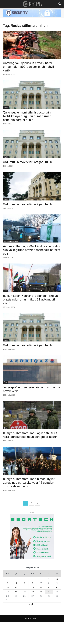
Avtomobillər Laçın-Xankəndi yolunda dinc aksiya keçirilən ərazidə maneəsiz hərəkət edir (32, 249)
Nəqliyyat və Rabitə (11, 241)
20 (32, 591)
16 (57, 587)
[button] (5, 4)
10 (7, 587)
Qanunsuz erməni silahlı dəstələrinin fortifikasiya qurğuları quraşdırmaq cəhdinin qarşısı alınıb (28, 116)
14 (41, 587)
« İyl (31, 604)
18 (16, 591)
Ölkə (5, 291)
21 (41, 591)
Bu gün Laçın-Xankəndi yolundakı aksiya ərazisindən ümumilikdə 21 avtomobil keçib (30, 299)
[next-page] (37, 503)
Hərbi (6, 58)
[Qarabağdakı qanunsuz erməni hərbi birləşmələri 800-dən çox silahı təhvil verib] (32, 45)
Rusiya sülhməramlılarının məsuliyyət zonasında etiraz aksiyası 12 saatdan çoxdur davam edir (29, 482)
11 (16, 587)
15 (49, 587)
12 (24, 587)
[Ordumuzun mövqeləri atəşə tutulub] (32, 144)
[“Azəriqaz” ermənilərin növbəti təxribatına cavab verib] (32, 369)
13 (32, 587)
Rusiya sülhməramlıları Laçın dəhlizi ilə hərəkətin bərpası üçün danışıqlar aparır (30, 435)
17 (7, 591)
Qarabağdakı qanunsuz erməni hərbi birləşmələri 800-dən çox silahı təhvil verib (28, 66)
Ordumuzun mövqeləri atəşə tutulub (27, 162)
